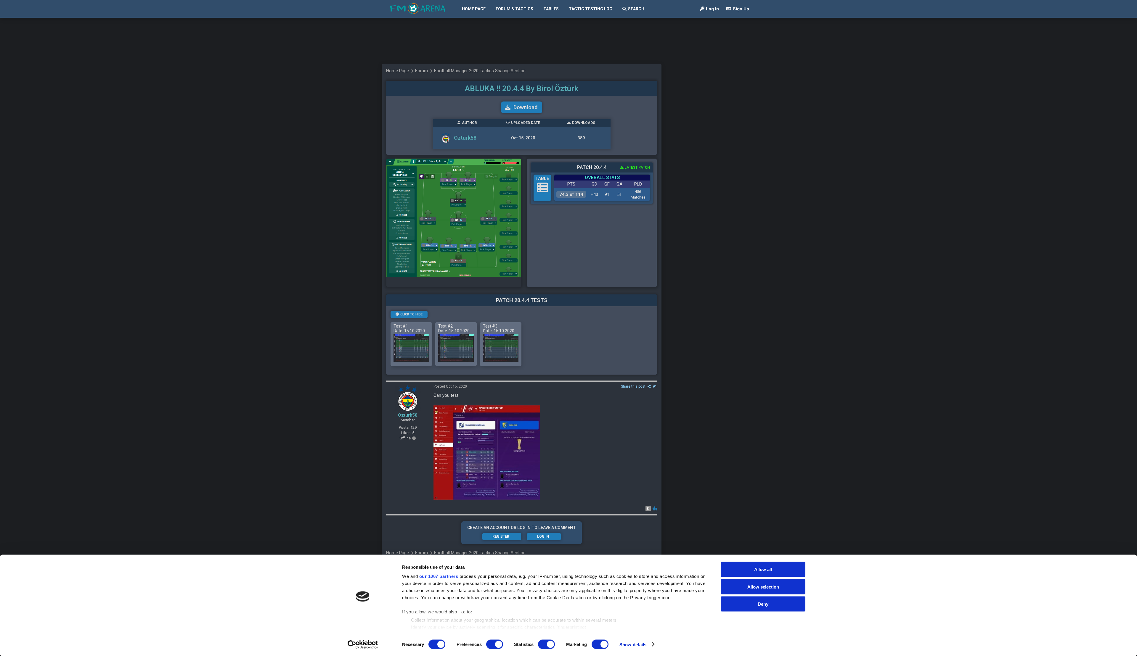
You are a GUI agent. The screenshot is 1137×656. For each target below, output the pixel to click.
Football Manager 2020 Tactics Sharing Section (480, 70)
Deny (763, 604)
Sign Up (741, 9)
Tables (551, 9)
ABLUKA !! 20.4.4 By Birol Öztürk (521, 88)
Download (525, 107)
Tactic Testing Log (590, 9)
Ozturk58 (465, 138)
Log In (712, 9)
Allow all (763, 569)
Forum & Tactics (514, 9)
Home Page (474, 9)
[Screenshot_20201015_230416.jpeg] (486, 452)
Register (500, 536)
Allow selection (763, 586)
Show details (632, 644)
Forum (421, 70)
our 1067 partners (438, 576)
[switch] (494, 644)
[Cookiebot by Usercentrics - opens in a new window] (363, 644)
